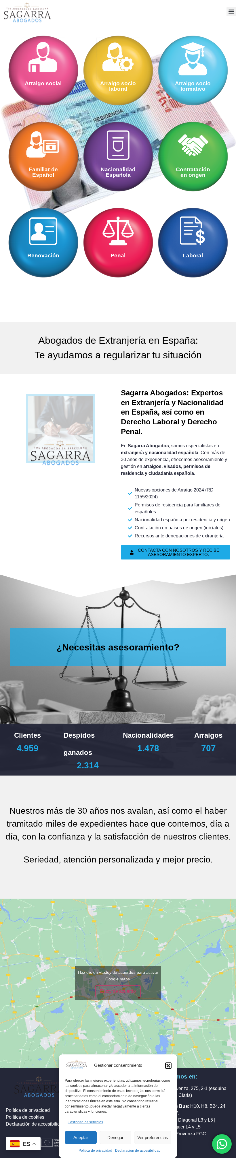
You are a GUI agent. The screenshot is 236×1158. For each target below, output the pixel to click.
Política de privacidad (95, 1151)
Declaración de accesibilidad (138, 1151)
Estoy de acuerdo (118, 991)
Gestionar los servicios (85, 1122)
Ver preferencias (152, 1137)
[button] (168, 1065)
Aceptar (80, 1137)
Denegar (115, 1137)
